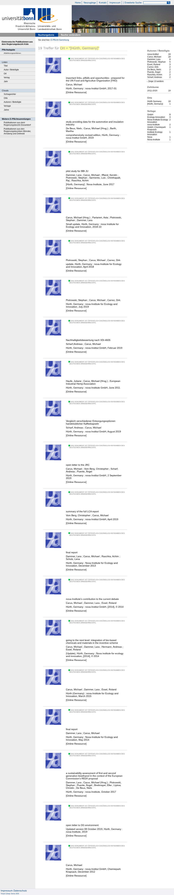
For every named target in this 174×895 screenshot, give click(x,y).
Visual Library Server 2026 (10, 893)
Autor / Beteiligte (11, 70)
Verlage (7, 106)
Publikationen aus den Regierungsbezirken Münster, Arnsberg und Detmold (17, 131)
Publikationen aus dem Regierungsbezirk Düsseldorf (17, 123)
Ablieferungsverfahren (12, 53)
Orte (6, 98)
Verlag (7, 77)
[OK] (169, 3)
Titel (6, 66)
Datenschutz (20, 890)
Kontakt (103, 3)
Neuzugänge (90, 3)
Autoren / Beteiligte (12, 102)
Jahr (6, 81)
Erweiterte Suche (133, 3)
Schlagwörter (10, 94)
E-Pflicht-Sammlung (60, 40)
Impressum (114, 3)
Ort (5, 73)
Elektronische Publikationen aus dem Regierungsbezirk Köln (17, 43)
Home (78, 3)
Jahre (6, 110)
